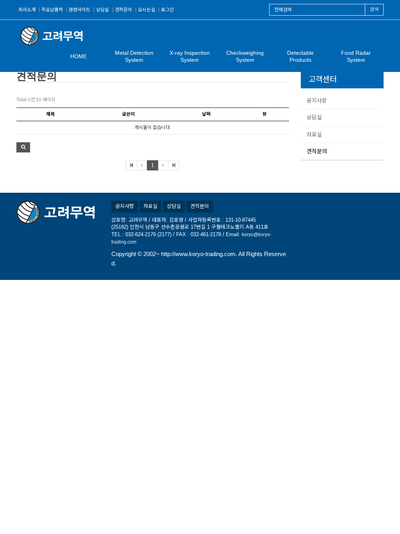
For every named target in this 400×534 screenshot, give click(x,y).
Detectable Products (300, 56)
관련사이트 (79, 10)
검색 (374, 9)
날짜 (206, 114)
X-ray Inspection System (190, 56)
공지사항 (317, 100)
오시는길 (146, 10)
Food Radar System (356, 56)
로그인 (167, 10)
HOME (78, 56)
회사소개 (27, 10)
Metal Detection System (134, 56)
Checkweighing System (245, 56)
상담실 (102, 10)
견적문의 (123, 10)
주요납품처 (52, 10)
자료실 (314, 134)
